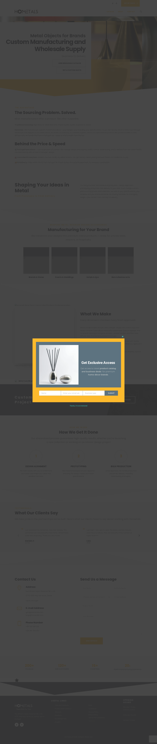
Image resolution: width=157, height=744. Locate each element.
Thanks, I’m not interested (78, 406)
